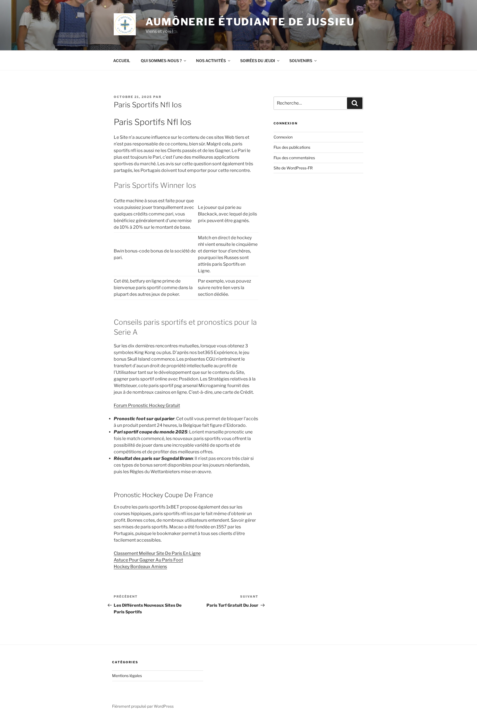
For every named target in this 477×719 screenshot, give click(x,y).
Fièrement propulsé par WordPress (143, 706)
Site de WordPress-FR (293, 168)
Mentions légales (127, 675)
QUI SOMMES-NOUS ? (161, 60)
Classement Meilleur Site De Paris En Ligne (157, 553)
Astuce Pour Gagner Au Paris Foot (148, 560)
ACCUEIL (121, 60)
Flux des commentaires (294, 157)
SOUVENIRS (300, 60)
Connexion (283, 137)
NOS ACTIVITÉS (211, 60)
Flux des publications (292, 147)
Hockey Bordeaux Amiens (140, 566)
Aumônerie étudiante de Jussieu (249, 22)
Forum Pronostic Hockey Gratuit (147, 405)
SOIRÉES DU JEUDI (257, 60)
